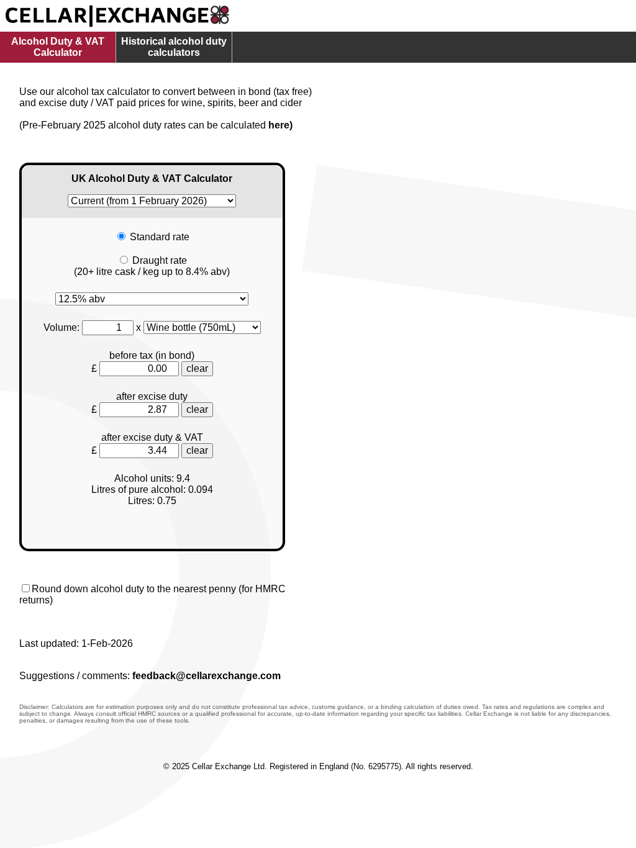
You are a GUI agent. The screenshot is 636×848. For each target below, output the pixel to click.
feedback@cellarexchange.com (206, 675)
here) (280, 125)
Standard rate (159, 237)
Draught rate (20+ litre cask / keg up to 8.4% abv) (152, 266)
